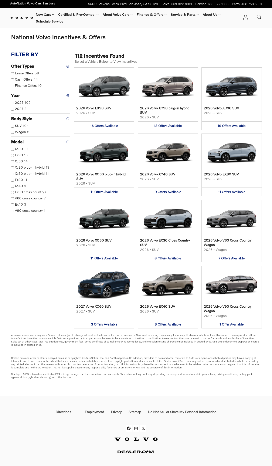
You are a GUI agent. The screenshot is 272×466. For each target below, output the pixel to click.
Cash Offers (26, 79)
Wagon (22, 132)
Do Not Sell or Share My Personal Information (182, 412)
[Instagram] (136, 424)
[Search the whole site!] (259, 17)
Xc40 (20, 186)
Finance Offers (28, 85)
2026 (23, 102)
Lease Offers (27, 73)
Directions (63, 412)
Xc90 (21, 149)
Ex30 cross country (31, 192)
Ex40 (20, 204)
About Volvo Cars (116, 14)
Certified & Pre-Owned (76, 14)
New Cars (43, 14)
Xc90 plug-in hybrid (32, 167)
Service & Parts (183, 14)
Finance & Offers (150, 14)
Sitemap (135, 412)
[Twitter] (143, 424)
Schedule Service (49, 21)
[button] (104, 98)
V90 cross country (30, 210)
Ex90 (21, 155)
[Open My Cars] (244, 18)
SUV (22, 126)
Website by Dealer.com (136, 451)
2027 (21, 109)
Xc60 (21, 161)
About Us (210, 14)
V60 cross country (30, 198)
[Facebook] (129, 424)
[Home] (21, 18)
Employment (94, 412)
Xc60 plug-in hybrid (32, 173)
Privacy (116, 412)
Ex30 (21, 180)
